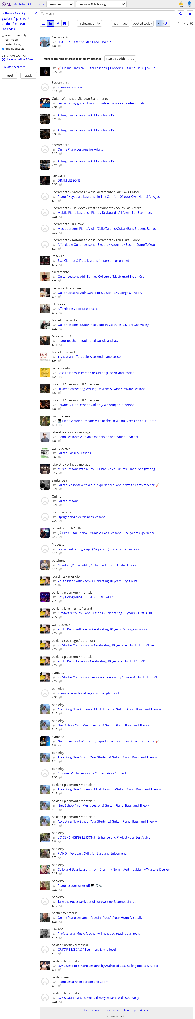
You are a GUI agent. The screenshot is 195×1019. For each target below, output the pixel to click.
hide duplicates (14, 48)
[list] (43, 23)
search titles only (15, 35)
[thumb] (50, 23)
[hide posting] (59, 46)
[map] (65, 23)
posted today (13, 44)
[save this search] (189, 13)
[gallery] (57, 23)
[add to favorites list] (54, 41)
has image (11, 39)
